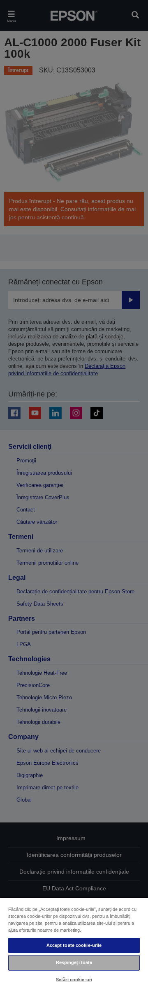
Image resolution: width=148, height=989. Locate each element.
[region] (74, 943)
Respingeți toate (74, 962)
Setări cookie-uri (74, 979)
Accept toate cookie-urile (74, 945)
